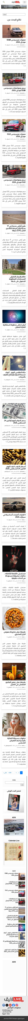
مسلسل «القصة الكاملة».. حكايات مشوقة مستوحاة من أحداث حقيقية (15, 576)
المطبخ (9, 637)
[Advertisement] (14, 977)
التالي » (5, 772)
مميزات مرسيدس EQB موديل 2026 (16, 41)
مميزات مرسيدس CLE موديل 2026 (16, 135)
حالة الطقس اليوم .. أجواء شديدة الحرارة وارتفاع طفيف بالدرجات (14, 374)
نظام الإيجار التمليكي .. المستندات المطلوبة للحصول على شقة (17, 279)
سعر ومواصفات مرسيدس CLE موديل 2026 (15, 181)
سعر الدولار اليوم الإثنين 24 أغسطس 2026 (15, 421)
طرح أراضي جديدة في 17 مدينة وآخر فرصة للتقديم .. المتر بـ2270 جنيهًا (15, 228)
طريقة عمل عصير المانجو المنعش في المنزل (16, 683)
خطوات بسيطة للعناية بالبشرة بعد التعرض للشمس (16, 740)
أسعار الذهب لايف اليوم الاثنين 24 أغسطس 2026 (16, 467)
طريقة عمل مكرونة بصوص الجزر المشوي (15, 633)
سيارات (8, 44)
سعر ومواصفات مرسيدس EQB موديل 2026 (15, 89)
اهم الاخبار (7, 379)
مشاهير (9, 581)
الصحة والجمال (8, 745)
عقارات (8, 233)
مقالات (8, 329)
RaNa (23, 519)
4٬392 (10, 772)
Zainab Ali (22, 44)
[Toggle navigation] (24, 2)
